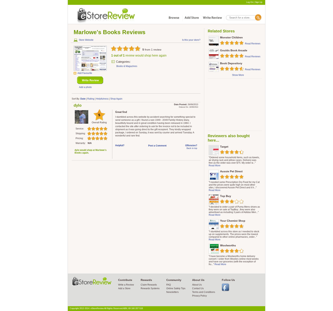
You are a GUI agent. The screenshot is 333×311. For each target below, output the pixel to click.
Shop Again (116, 98)
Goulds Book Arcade (233, 50)
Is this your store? (191, 40)
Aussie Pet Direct (231, 171)
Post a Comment (157, 145)
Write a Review (126, 284)
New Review (90, 80)
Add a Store (124, 288)
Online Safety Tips (175, 288)
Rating (90, 98)
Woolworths (228, 245)
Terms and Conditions (203, 292)
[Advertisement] (235, 104)
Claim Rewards (149, 284)
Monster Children (231, 37)
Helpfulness (102, 98)
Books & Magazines (126, 66)
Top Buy (225, 196)
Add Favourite (84, 73)
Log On (249, 2)
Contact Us (198, 288)
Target (224, 146)
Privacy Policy (199, 295)
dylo (78, 105)
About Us (197, 284)
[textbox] (243, 17)
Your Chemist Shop (232, 220)
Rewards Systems (150, 288)
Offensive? (191, 145)
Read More (214, 165)
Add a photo (85, 87)
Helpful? (119, 145)
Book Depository (231, 63)
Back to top (192, 148)
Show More (238, 75)
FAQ (168, 284)
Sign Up (258, 2)
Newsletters (172, 292)
